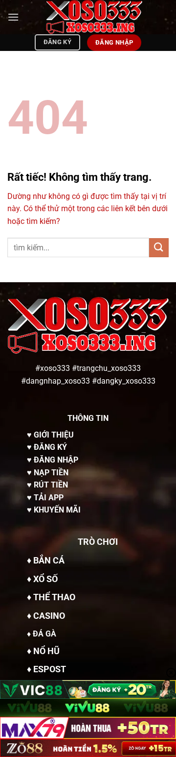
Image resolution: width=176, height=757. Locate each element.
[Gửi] (159, 247)
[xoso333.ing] (93, 17)
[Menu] (13, 17)
